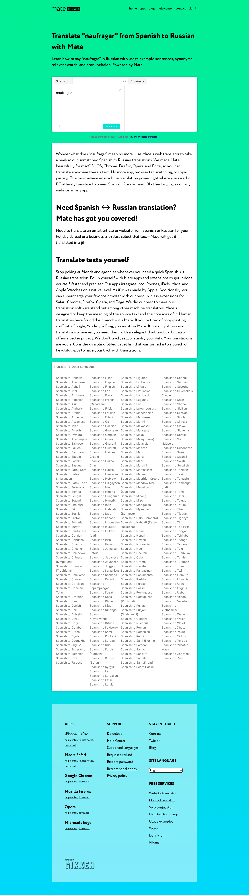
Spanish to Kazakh (102, 592)
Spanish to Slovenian (176, 430)
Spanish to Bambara (70, 452)
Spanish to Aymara (69, 435)
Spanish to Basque (68, 465)
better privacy (81, 338)
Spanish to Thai (172, 509)
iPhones (152, 284)
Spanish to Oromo (133, 562)
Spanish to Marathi (134, 465)
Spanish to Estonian (69, 654)
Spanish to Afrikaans (70, 395)
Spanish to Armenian (70, 417)
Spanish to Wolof (173, 623)
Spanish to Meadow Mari (138, 483)
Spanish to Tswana (175, 544)
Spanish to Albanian (69, 400)
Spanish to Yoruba (174, 640)
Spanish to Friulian (102, 413)
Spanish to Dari (66, 610)
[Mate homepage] (66, 8)
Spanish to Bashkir (68, 461)
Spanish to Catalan (69, 535)
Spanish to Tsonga (174, 540)
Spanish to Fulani (101, 417)
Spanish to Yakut (173, 632)
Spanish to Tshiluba (175, 535)
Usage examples (161, 821)
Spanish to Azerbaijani (71, 439)
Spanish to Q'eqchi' (134, 619)
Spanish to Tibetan (175, 513)
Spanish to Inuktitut (103, 527)
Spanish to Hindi (101, 487)
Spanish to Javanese (104, 562)
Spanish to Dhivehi (69, 614)
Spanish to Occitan (134, 553)
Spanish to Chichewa (70, 553)
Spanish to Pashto (133, 579)
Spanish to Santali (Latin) (138, 662)
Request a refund (119, 755)
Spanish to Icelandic (103, 509)
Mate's (148, 154)
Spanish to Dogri (67, 623)
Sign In (193, 8)
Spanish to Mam (132, 452)
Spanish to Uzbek (174, 592)
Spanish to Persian (133, 583)
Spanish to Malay (133, 435)
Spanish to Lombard (135, 395)
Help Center (165, 8)
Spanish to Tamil (173, 491)
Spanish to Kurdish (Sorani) (102, 660)
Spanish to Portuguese (136, 592)
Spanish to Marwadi (134, 474)
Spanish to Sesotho (175, 386)
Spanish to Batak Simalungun (67, 476)
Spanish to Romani (134, 627)
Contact (181, 8)
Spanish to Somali (174, 435)
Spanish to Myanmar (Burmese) (135, 511)
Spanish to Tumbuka (176, 553)
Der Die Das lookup (163, 814)
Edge (120, 302)
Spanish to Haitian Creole (102, 454)
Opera (101, 302)
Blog (152, 8)
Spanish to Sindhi (174, 417)
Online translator (162, 800)
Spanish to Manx (132, 456)
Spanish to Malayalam (136, 443)
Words (154, 828)
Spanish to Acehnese (70, 382)
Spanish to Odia (132, 557)
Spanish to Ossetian (134, 566)
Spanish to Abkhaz (69, 378)
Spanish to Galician (103, 426)
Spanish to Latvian (102, 684)
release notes (86, 740)
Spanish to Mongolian (136, 505)
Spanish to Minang (133, 496)
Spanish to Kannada (103, 575)
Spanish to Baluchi (68, 448)
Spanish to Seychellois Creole (177, 393)
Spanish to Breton (68, 518)
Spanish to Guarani (103, 443)
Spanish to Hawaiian (104, 474)
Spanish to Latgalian (104, 675)
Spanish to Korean (102, 640)
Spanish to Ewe (66, 658)
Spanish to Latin (101, 680)
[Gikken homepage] (79, 864)
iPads (165, 284)
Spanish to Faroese (69, 662)
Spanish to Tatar (173, 496)
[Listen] (58, 126)
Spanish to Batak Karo (71, 470)
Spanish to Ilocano (102, 518)
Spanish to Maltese (134, 448)
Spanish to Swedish (175, 465)
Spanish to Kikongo (103, 610)
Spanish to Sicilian (174, 408)
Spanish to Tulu (172, 548)
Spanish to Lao (100, 671)
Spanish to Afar (66, 391)
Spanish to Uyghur (174, 588)
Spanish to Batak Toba (71, 483)
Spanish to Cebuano (70, 540)
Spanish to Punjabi (133, 605)
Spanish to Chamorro (70, 544)
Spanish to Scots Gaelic (137, 667)
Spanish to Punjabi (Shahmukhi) (133, 612)
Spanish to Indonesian (105, 522)
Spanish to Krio (100, 645)
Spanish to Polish (133, 588)
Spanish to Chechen (69, 548)
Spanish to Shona (174, 404)
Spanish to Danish (68, 605)
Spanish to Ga (99, 421)
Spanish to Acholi (68, 386)
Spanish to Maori (132, 461)
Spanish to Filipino (102, 382)
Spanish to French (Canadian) (102, 402)
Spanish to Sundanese (177, 448)
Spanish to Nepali (133, 535)
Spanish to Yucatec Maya (175, 647)
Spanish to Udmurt (175, 575)
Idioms (154, 842)
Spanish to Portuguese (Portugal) (136, 599)
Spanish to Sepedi (174, 378)
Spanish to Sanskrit (134, 654)
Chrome (74, 302)
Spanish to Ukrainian (176, 579)
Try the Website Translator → (145, 136)
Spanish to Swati (173, 461)
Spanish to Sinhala (174, 421)
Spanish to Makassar (135, 426)
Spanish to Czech (68, 601)
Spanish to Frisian (102, 408)
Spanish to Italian (101, 544)
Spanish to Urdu (173, 583)
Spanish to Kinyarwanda (99, 616)
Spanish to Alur (66, 404)
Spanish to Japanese (104, 557)
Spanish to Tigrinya (175, 518)
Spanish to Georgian (104, 430)
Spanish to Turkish (174, 557)
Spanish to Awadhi (68, 430)
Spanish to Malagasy (135, 430)
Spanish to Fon (100, 391)
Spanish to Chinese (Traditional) (69, 568)
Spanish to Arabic (68, 413)
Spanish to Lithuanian (135, 391)
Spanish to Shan (173, 400)
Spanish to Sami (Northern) (140, 640)
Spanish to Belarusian (70, 487)
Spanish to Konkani (103, 636)
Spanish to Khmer (102, 601)
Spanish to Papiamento (137, 575)
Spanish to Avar (67, 426)
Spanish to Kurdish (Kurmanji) (102, 652)
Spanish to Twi (172, 570)
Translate (111, 126)
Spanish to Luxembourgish (139, 408)
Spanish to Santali (133, 658)
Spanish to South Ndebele (173, 441)
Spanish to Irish (100, 540)
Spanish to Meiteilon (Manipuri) (135, 489)
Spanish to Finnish (102, 386)
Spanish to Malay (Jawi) (137, 439)
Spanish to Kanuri (102, 579)
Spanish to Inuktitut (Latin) (103, 533)
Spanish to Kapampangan (99, 586)
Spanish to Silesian (175, 413)
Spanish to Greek (101, 439)
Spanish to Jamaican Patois (104, 551)
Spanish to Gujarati (103, 448)
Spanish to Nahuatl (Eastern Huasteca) (140, 525)
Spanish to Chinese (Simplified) (69, 560)
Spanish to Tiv (171, 522)
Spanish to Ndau (132, 531)
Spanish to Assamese (70, 421)
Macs (175, 284)
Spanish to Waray (174, 614)
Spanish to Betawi (68, 500)
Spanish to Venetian (175, 601)
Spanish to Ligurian (134, 378)
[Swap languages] (124, 81)
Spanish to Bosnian (69, 513)
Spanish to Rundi (132, 636)
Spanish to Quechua (134, 623)
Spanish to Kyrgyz (102, 667)
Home (133, 8)
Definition (156, 835)
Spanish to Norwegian (136, 544)
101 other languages (161, 184)
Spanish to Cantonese (71, 531)
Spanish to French (102, 395)
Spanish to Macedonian (137, 413)
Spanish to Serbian (175, 382)
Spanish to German (103, 435)
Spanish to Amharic (69, 408)
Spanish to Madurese (135, 417)
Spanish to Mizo (132, 500)
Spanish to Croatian (69, 597)
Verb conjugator (161, 807)
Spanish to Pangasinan (136, 570)
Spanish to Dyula (67, 636)
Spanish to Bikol (67, 509)
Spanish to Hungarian (104, 496)
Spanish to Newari (133, 540)
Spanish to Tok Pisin (176, 527)
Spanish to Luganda (134, 400)
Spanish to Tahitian (175, 470)
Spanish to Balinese (69, 443)
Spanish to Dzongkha (70, 640)
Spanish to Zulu (172, 658)
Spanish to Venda (174, 597)
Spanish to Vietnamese (170, 608)
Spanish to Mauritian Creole (140, 478)
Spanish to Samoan (134, 645)
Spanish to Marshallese (137, 470)
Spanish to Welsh (173, 619)
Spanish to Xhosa (174, 627)
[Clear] (119, 90)
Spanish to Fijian (101, 378)
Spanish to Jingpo (102, 566)
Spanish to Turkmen (175, 562)
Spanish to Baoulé (68, 456)
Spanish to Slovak (174, 426)
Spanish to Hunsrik (103, 500)
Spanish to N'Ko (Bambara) (139, 518)
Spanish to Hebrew (103, 478)
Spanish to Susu (173, 452)
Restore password (120, 762)
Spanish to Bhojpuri (69, 505)
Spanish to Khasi (101, 597)
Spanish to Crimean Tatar (69, 590)
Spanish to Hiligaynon (105, 483)
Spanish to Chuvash (69, 579)
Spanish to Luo (131, 404)
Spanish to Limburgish (136, 382)
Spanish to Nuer (132, 548)
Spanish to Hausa (102, 470)
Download (70, 745)
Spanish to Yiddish (174, 636)
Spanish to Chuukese (70, 575)
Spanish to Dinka (67, 619)
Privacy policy (117, 776)
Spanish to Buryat (68, 527)
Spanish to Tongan (174, 531)
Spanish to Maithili (133, 421)
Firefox (88, 302)
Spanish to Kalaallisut (104, 570)
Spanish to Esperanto (70, 649)
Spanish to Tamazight (177, 478)
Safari (60, 302)
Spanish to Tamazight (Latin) (177, 485)
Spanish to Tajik (173, 474)
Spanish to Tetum (174, 505)
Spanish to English (68, 645)
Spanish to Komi (101, 632)
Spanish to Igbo (100, 513)
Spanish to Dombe (68, 627)
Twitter (154, 741)
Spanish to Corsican (70, 583)
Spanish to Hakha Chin (102, 463)
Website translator (162, 793)
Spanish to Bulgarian (70, 522)
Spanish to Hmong (102, 491)
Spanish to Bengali (68, 496)
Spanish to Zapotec (175, 654)
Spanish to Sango (133, 649)
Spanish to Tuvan (173, 566)
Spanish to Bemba (68, 491)
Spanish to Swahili (174, 456)
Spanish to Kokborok (104, 627)
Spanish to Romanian (135, 632)
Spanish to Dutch (68, 632)
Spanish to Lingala (133, 386)
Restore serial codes (122, 769)
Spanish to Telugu (174, 500)
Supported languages (123, 748)
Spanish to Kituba (102, 623)
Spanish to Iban (100, 505)
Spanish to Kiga (100, 605)
